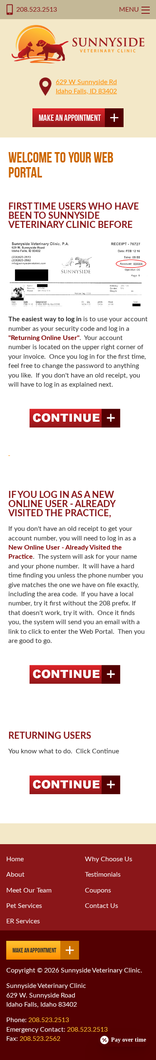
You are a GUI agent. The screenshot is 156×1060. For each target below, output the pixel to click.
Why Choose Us (108, 859)
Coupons (98, 890)
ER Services (23, 921)
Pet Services (24, 905)
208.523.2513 (36, 9)
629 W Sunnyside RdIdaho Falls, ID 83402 (86, 87)
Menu (129, 9)
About (15, 874)
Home (15, 859)
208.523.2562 (40, 1038)
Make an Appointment (70, 117)
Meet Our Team (29, 890)
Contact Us (101, 905)
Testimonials (103, 874)
